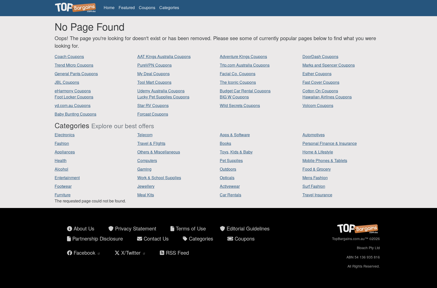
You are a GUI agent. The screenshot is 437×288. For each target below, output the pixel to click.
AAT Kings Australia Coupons (164, 56)
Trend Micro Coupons (74, 65)
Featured (127, 7)
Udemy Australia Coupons (161, 91)
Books (225, 143)
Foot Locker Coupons (74, 97)
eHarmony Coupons (73, 91)
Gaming (144, 169)
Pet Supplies (231, 160)
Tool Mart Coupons (154, 82)
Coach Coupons (69, 56)
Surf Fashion (313, 186)
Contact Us (155, 238)
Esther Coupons (317, 73)
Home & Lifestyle (317, 152)
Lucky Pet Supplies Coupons (163, 97)
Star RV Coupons (153, 105)
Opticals (227, 177)
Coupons (147, 7)
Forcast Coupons (152, 114)
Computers (147, 160)
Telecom (144, 135)
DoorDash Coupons (320, 56)
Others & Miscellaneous (158, 152)
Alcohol (61, 169)
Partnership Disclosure (97, 238)
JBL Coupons (67, 82)
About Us (83, 228)
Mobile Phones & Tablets (324, 160)
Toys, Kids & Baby (236, 152)
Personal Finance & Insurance (329, 143)
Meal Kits (145, 195)
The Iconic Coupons (238, 82)
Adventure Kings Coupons (243, 56)
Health (61, 160)
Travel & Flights (151, 143)
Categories (169, 7)
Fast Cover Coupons (320, 82)
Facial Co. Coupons (237, 73)
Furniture (63, 195)
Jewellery (146, 186)
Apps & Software (235, 135)
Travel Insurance (317, 195)
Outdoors (228, 169)
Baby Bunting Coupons (75, 114)
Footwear (63, 186)
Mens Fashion (315, 177)
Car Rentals (230, 195)
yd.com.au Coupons (73, 105)
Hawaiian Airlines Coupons (327, 97)
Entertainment (67, 177)
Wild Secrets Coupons (240, 105)
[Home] (76, 7)
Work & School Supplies (159, 177)
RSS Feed (176, 252)
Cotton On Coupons (320, 91)
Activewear (230, 186)
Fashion (62, 143)
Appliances (65, 152)
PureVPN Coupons (154, 65)
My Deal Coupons (153, 73)
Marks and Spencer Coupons (328, 65)
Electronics (65, 135)
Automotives (313, 135)
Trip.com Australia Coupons (245, 65)
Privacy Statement (135, 228)
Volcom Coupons (317, 105)
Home (109, 7)
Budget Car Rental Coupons (245, 91)
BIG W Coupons (234, 97)
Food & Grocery (316, 169)
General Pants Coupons (76, 73)
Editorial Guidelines (247, 228)
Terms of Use (190, 228)
